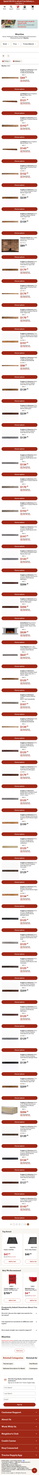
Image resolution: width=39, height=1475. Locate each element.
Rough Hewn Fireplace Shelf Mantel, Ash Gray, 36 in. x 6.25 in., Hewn (28, 793)
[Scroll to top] (34, 1470)
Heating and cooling (7, 1340)
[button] (23, 3)
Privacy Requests (6, 1471)
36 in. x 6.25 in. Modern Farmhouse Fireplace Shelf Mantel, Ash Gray (28, 937)
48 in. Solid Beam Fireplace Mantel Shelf (28, 480)
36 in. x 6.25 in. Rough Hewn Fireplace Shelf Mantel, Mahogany (28, 745)
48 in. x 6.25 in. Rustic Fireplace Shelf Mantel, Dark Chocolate (28, 1129)
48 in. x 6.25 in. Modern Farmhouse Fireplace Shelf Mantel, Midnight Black (28, 1153)
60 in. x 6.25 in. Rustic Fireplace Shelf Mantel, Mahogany (28, 768)
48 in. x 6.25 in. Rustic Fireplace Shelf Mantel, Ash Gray (28, 431)
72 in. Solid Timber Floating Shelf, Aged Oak (28, 287)
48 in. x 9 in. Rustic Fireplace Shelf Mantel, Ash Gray (28, 552)
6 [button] (25, 1224)
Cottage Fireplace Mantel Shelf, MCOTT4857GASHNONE (27, 697)
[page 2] (28, 1224)
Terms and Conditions (8, 1462)
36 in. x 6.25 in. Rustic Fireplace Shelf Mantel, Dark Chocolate (28, 865)
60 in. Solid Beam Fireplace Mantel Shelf (28, 119)
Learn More (18, 3)
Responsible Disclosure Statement (11, 1465)
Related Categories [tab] (13, 1357)
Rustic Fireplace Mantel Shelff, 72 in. (28, 142)
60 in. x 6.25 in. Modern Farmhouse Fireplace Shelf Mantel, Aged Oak (28, 817)
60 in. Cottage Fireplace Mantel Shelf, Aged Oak (28, 215)
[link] (4, 36)
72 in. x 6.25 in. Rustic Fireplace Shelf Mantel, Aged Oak (28, 1080)
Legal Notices (5, 1463)
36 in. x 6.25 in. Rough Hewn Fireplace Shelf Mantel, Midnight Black (28, 913)
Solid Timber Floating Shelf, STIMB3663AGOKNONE (28, 359)
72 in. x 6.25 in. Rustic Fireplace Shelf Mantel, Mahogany (28, 984)
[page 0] (11, 1224)
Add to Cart (12, 1261)
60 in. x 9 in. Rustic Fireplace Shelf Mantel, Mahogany (28, 600)
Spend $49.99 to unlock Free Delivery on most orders (19, 1)
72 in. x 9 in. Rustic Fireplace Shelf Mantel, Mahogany (28, 407)
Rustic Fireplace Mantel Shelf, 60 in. (28, 94)
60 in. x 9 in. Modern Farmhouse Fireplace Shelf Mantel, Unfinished (28, 1105)
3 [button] (19, 1224)
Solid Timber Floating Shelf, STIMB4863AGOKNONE (28, 720)
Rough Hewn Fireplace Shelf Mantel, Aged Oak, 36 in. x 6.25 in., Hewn (28, 673)
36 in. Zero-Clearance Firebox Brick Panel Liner (28, 239)
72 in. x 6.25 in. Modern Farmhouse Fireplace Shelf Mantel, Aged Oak (28, 336)
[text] (26, 38)
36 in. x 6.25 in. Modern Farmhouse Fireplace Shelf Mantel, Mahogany (28, 1009)
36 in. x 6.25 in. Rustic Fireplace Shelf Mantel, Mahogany (28, 1176)
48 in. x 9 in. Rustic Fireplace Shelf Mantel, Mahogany (28, 1200)
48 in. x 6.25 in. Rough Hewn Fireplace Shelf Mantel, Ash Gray (28, 457)
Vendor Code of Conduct (8, 1469)
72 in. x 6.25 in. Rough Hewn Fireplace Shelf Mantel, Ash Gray (28, 529)
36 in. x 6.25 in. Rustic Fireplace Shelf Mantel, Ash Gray (28, 1032)
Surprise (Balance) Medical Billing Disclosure (14, 1466)
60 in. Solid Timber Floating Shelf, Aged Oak (28, 167)
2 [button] (16, 1224)
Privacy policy (5, 1460)
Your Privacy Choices (16, 1460)
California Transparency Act (22, 1462)
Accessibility (13, 1463)
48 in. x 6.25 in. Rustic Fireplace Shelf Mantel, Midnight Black (28, 1056)
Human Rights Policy (22, 1468)
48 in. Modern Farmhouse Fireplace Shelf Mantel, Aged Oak (28, 889)
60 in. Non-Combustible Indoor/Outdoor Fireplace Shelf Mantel (28, 648)
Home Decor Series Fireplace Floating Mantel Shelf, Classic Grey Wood (28, 625)
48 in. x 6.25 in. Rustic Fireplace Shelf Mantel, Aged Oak (28, 383)
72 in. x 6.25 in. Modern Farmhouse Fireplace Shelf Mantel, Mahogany (28, 577)
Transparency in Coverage (9, 1468)
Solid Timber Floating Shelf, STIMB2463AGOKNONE (28, 71)
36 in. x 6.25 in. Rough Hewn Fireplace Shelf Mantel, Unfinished (28, 841)
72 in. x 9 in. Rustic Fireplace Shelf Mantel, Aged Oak (28, 191)
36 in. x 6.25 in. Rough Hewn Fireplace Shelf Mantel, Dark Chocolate (28, 961)
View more (19, 1350)
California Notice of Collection (24, 1469)
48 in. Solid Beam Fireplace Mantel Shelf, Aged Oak (28, 311)
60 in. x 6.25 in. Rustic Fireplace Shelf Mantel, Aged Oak (28, 263)
